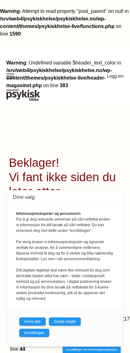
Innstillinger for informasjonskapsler (91, 349)
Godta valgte (65, 321)
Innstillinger (34, 333)
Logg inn (115, 76)
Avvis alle (32, 321)
